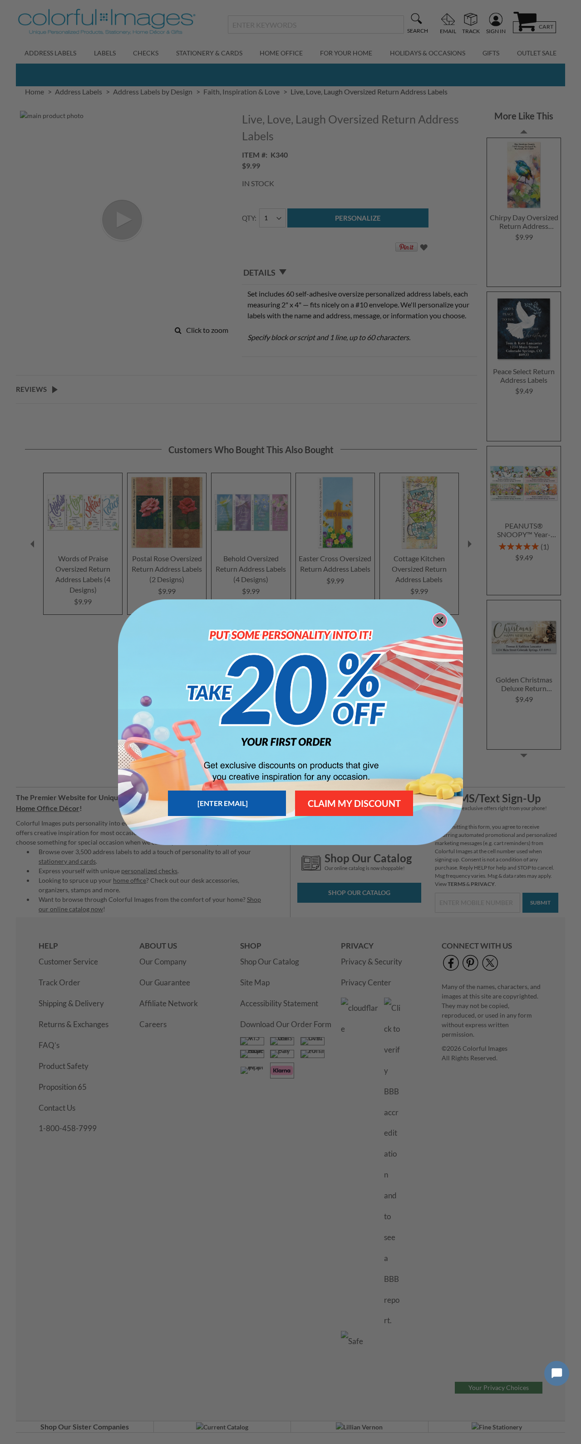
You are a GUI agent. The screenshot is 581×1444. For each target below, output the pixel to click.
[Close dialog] (440, 620)
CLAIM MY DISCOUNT (354, 803)
